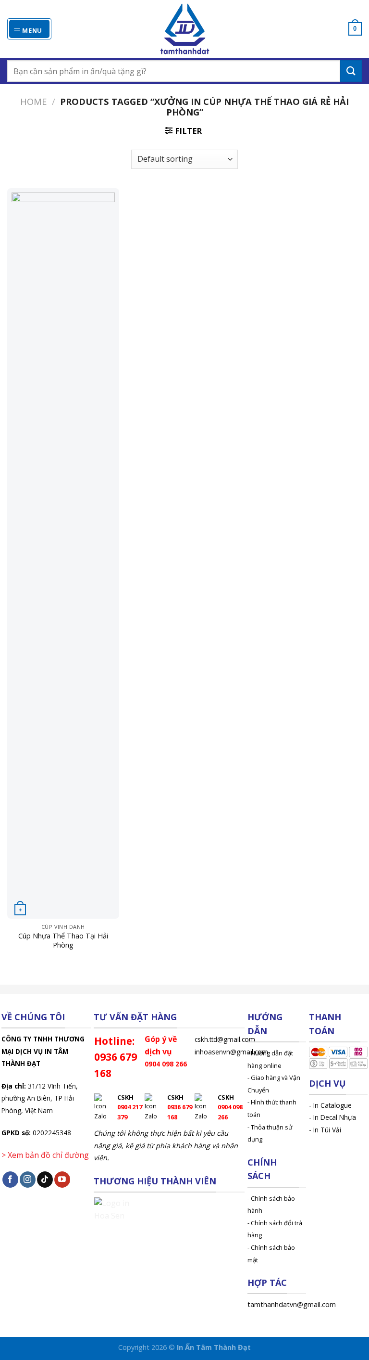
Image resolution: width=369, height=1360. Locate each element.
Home (33, 101)
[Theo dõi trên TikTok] (45, 1179)
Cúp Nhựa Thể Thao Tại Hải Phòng (63, 940)
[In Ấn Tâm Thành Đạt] (185, 29)
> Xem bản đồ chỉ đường (45, 1155)
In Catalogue (332, 1105)
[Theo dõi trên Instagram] (28, 1179)
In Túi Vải (327, 1129)
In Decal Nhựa (334, 1117)
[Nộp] (351, 71)
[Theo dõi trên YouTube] (62, 1179)
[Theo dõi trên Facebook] (10, 1179)
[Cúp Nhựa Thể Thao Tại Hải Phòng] (63, 553)
